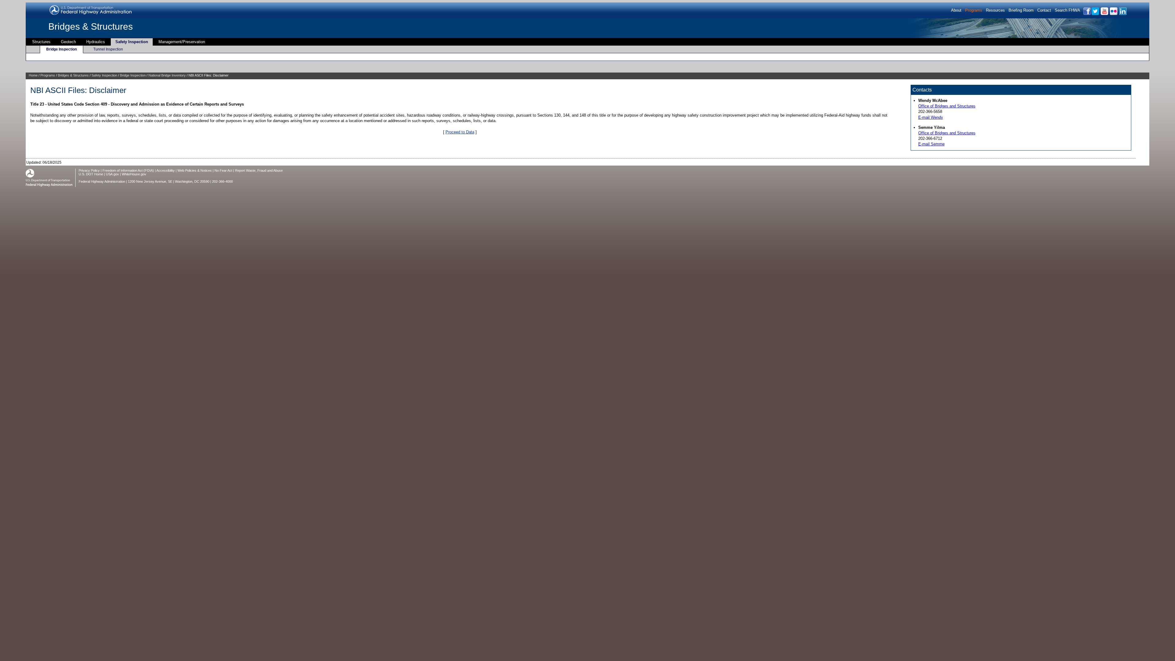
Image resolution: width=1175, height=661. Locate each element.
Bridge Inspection (61, 49)
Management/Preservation (182, 41)
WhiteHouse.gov (134, 174)
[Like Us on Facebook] (1087, 14)
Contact (1044, 10)
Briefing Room (1021, 10)
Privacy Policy (89, 170)
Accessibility (165, 170)
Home (33, 75)
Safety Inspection (131, 41)
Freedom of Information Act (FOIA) (128, 170)
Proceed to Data (460, 132)
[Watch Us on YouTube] (1104, 14)
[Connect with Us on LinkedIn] (1122, 14)
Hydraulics (95, 41)
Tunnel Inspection (108, 49)
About (956, 10)
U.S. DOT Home (91, 174)
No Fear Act (223, 170)
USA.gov (112, 174)
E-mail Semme (931, 144)
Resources (995, 10)
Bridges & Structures (90, 26)
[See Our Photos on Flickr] (1113, 14)
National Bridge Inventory (167, 75)
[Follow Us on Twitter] (1095, 14)
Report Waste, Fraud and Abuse (259, 170)
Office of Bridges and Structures (946, 106)
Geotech (68, 41)
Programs (973, 10)
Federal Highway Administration (102, 181)
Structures (41, 41)
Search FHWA (1067, 10)
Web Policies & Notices (194, 170)
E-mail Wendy (930, 117)
